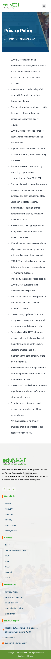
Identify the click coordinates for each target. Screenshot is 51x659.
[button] (44, 6)
